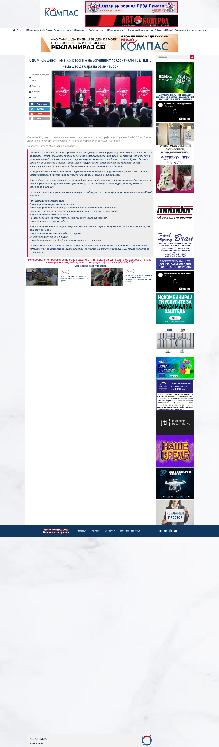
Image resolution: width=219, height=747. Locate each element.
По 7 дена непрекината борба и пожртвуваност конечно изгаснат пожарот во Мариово (139, 278)
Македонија (33, 30)
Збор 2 (170, 30)
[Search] (192, 57)
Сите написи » (36, 743)
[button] (39, 104)
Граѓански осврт (96, 30)
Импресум (82, 531)
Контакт (95, 531)
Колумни (202, 30)
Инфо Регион (46, 30)
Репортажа (180, 30)
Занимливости (146, 30)
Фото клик (133, 30)
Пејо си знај (160, 30)
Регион (19, 30)
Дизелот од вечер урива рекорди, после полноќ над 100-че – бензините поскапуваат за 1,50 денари (74, 278)
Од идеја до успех (62, 30)
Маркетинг (110, 531)
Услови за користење (130, 531)
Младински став (116, 30)
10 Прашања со (79, 30)
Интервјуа (192, 30)
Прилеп (64, 271)
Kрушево (35, 75)
